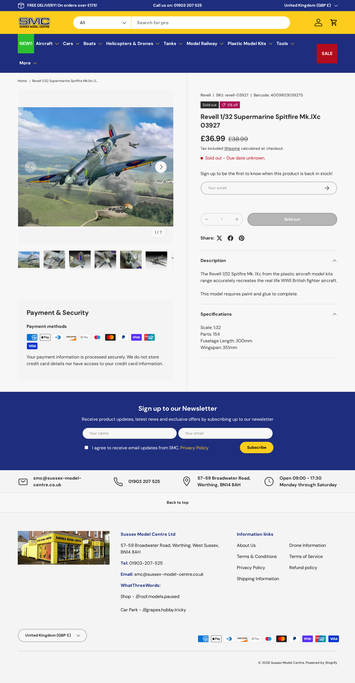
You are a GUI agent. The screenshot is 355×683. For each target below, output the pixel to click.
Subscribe (221, 371)
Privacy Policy (131, 375)
